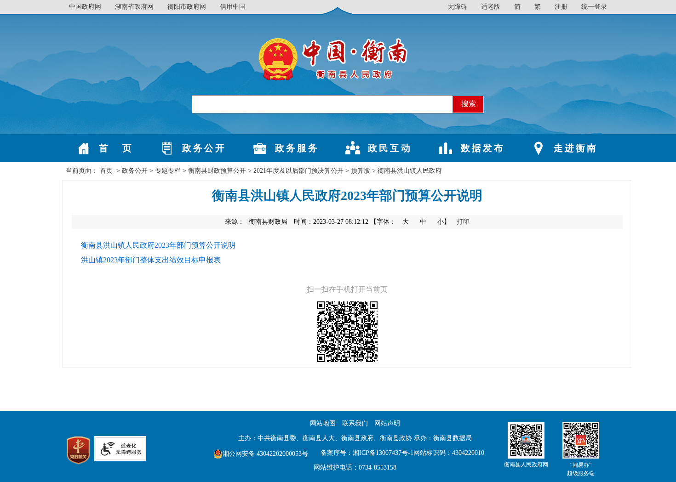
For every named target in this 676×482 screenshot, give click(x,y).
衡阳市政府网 (186, 6)
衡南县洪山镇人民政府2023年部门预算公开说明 (158, 245)
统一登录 (594, 6)
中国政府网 (85, 6)
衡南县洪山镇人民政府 (410, 170)
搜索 (468, 104)
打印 (463, 221)
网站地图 (323, 423)
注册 (561, 6)
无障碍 (457, 6)
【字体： (411, 221)
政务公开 (135, 170)
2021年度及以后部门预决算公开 (298, 170)
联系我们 (355, 423)
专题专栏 (168, 170)
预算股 (360, 170)
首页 (106, 170)
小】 (444, 221)
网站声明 (387, 423)
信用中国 (233, 6)
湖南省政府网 (134, 6)
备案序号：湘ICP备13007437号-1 (367, 452)
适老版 (490, 6)
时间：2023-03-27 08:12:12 (331, 221)
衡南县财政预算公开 (217, 170)
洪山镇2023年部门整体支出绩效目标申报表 (151, 260)
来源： (256, 221)
